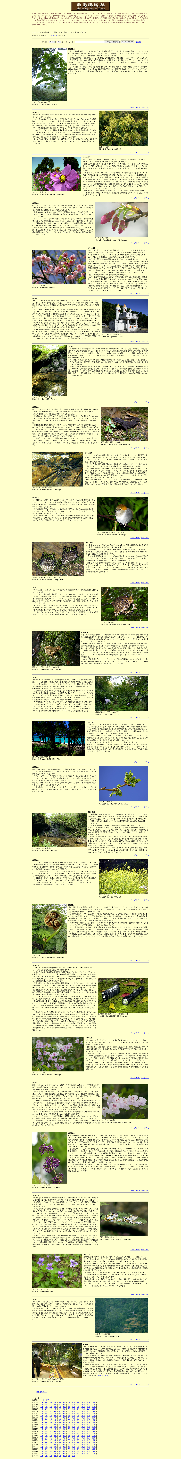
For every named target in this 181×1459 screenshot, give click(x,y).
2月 (46, 1402)
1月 (42, 1402)
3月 (51, 1402)
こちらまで (53, 35)
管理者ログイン (41, 1392)
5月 (60, 1402)
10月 (83, 1402)
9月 (78, 1402)
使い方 (138, 42)
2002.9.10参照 (103, 1375)
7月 (69, 1402)
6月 (64, 1402)
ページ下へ (145, 107)
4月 (55, 1402)
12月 (47, 1400)
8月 (73, 1402)
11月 (42, 1400)
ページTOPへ (135, 107)
